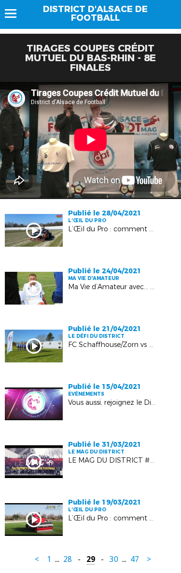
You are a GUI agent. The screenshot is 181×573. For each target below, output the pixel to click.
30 (114, 559)
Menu (15, 13)
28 (67, 559)
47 (134, 559)
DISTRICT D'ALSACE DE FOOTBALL (95, 13)
